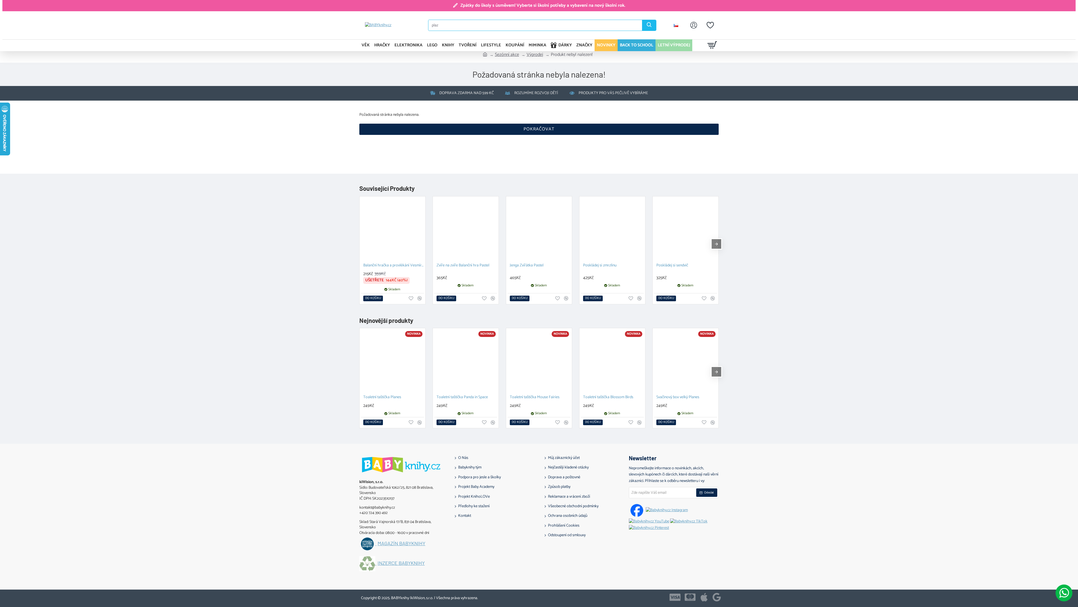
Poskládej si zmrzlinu (599, 265)
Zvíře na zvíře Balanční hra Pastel (463, 265)
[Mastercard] (690, 597)
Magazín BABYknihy (401, 543)
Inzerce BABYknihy (401, 563)
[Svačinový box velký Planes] (685, 361)
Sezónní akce (507, 54)
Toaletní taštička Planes (382, 397)
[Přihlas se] (694, 25)
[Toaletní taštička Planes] (392, 361)
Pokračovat (539, 129)
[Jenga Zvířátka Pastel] (539, 229)
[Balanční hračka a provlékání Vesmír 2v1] (392, 229)
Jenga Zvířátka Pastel (526, 265)
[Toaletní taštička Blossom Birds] (612, 361)
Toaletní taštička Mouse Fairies (534, 397)
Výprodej (535, 54)
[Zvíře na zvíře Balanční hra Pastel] (465, 229)
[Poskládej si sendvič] (685, 229)
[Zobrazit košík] (712, 45)
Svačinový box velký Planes (677, 397)
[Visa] (675, 597)
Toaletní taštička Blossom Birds (608, 397)
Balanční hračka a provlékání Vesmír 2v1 (393, 265)
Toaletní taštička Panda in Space (462, 397)
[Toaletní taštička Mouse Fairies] (539, 361)
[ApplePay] (704, 597)
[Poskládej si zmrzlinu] (612, 229)
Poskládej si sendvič (672, 265)
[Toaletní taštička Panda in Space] (465, 361)
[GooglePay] (716, 597)
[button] (373, 298)
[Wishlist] (710, 25)
